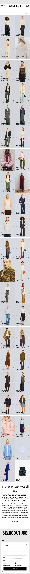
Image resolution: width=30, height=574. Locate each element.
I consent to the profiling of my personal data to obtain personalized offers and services (14, 560)
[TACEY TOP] (7, 471)
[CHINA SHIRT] (22, 315)
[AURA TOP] (22, 382)
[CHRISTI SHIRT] (22, 226)
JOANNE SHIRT (19, 434)
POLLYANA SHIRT (5, 345)
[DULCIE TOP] (7, 249)
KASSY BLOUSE (4, 412)
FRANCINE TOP (4, 78)
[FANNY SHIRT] (22, 26)
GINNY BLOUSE (19, 190)
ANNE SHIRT (18, 345)
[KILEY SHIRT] (22, 293)
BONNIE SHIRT (4, 234)
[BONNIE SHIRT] (7, 226)
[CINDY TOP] (22, 271)
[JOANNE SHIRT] (22, 427)
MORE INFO (24, 1)
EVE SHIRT (18, 212)
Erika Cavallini (7, 565)
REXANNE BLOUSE (20, 123)
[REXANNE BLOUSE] (22, 115)
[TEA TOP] (7, 204)
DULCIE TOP (3, 256)
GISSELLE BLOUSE (5, 434)
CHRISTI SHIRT (19, 234)
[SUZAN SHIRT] (7, 160)
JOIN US (15, 568)
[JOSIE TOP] (22, 249)
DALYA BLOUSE (4, 390)
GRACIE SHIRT (4, 190)
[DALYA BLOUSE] (7, 382)
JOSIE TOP (18, 256)
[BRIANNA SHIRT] (22, 137)
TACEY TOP (3, 479)
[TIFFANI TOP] (22, 71)
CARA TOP (18, 479)
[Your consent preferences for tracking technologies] (2, 571)
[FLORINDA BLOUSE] (22, 48)
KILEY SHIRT (18, 301)
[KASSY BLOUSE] (7, 404)
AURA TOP (18, 390)
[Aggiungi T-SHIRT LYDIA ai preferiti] (13, 34)
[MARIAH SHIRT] (7, 449)
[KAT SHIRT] (22, 93)
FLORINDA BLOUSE (20, 56)
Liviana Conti (19, 563)
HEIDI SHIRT (3, 323)
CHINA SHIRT (19, 323)
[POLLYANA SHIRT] (7, 338)
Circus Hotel (19, 565)
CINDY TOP (18, 279)
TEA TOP (3, 212)
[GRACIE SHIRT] (7, 182)
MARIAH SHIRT (4, 457)
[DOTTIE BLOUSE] (7, 271)
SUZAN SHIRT (4, 167)
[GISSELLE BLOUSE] (7, 427)
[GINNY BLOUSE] (22, 182)
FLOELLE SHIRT (4, 101)
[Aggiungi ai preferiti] (13, 168)
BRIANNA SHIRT (19, 145)
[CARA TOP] (22, 471)
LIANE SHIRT (4, 34)
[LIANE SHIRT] (7, 26)
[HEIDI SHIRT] (7, 315)
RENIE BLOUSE (4, 56)
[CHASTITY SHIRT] (22, 404)
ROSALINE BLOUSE (20, 167)
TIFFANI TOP (18, 78)
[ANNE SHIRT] (22, 338)
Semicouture (7, 563)
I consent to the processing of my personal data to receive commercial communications (14, 557)
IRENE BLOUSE (4, 368)
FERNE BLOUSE (4, 123)
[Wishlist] (26, 6)
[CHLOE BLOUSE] (22, 360)
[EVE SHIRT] (22, 204)
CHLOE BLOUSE (19, 368)
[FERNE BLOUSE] (7, 115)
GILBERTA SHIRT (4, 301)
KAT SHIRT (18, 101)
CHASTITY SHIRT (19, 412)
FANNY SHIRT (19, 34)
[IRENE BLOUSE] (7, 360)
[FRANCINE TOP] (7, 71)
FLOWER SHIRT (4, 145)
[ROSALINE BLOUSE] (22, 160)
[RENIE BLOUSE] (7, 48)
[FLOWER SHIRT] (7, 137)
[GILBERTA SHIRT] (7, 293)
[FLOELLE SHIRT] (7, 93)
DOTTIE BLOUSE (4, 279)
